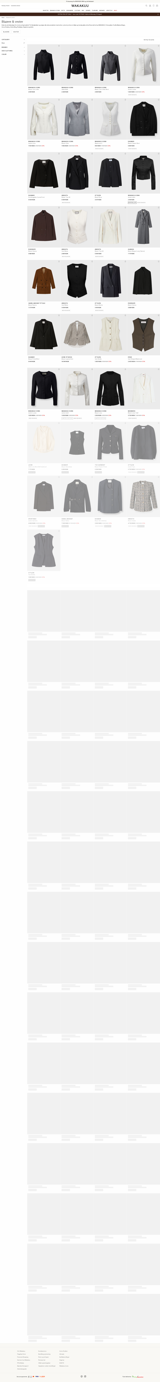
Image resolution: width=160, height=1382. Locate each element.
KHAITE (61, 1363)
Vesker (88, 10)
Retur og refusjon (43, 1357)
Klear (3, 17)
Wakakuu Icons (55, 10)
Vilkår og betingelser (44, 1363)
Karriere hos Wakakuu (23, 1360)
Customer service (15, 5)
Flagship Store (21, 1354)
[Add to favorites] (58, 46)
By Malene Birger (64, 1357)
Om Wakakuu (21, 1351)
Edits (63, 10)
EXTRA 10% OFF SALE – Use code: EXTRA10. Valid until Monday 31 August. (80, 14)
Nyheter (45, 10)
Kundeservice (42, 1351)
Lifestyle (109, 10)
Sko (83, 10)
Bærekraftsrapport (23, 1366)
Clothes (77, 10)
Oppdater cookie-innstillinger (47, 1366)
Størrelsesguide (22, 1369)
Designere (69, 10)
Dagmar (61, 1360)
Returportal (41, 1360)
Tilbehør (95, 10)
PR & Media (20, 1363)
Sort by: (146, 40)
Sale (115, 10)
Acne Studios (63, 1351)
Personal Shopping (22, 1357)
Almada (61, 1354)
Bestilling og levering (44, 1354)
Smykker (102, 10)
